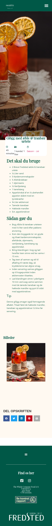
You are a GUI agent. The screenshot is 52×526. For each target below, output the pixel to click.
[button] (46, 6)
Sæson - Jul (33, 151)
